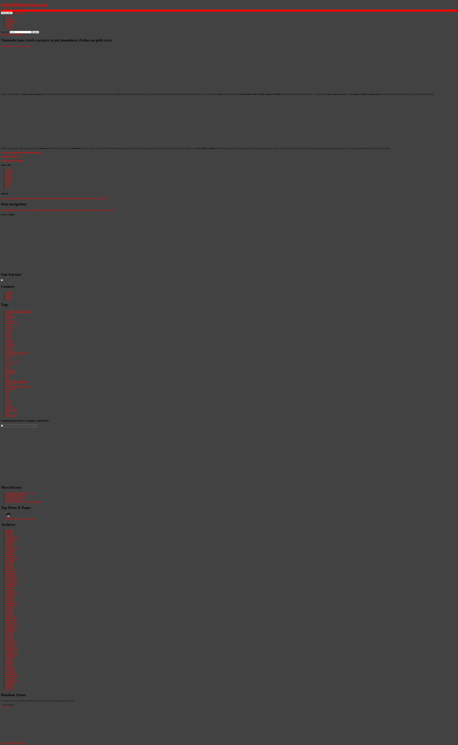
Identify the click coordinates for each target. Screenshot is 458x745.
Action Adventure (7, 198)
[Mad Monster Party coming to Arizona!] (8, 516)
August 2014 (11, 597)
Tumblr (8, 299)
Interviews (10, 24)
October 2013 (11, 601)
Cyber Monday (10, 329)
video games (12, 410)
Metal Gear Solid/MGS (12, 362)
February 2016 (11, 573)
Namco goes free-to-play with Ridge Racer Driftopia (26, 210)
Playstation (9, 379)
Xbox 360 (11, 415)
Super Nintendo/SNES (26, 198)
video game (10, 408)
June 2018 (9, 543)
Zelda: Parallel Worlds (10, 156)
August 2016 (11, 560)
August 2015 (11, 586)
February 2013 (11, 618)
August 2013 (11, 605)
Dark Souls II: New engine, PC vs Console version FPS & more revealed (82, 210)
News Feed (9, 368)
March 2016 (10, 571)
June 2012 (9, 635)
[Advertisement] (72, 466)
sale (7, 394)
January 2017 (11, 556)
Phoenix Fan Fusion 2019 (15, 495)
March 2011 (10, 668)
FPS (8, 336)
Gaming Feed (11, 21)
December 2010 (12, 674)
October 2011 (11, 653)
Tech (8, 405)
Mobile (8, 366)
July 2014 (9, 599)
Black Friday (11, 316)
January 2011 (11, 672)
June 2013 (9, 610)
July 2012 (9, 633)
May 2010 (9, 687)
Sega (7, 396)
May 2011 (9, 663)
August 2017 (11, 552)
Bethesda (9, 314)
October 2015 (11, 582)
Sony (8, 398)
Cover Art (9, 327)
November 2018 (12, 539)
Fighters (8, 334)
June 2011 (9, 661)
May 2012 (9, 638)
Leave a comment (23, 46)
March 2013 (10, 616)
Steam (7, 402)
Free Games (9, 339)
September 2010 (12, 680)
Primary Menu (7, 13)
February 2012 (11, 644)
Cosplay (8, 325)
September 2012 (12, 629)
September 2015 (12, 584)
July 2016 (9, 562)
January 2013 (11, 620)
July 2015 (9, 588)
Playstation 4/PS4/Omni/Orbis (18, 386)
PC (7, 376)
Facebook (9, 292)
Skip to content (18, 13)
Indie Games (10, 351)
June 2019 (9, 530)
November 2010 (12, 676)
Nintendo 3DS (10, 373)
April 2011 (10, 665)
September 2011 (12, 655)
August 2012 (11, 631)
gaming (9, 341)
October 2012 (11, 627)
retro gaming (11, 389)
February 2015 (11, 592)
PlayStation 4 (9, 384)
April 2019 (10, 535)
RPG (22, 34)
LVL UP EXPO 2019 (14, 500)
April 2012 (10, 640)
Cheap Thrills (10, 321)
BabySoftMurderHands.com (24, 5)
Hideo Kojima (10, 346)
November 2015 (12, 580)
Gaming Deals (11, 19)
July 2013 (9, 608)
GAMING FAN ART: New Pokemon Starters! (23, 502)
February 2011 (11, 670)
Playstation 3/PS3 (16, 381)
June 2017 (9, 554)
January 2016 (11, 575)
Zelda (68, 198)
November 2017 (12, 547)
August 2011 (10, 657)
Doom (8, 332)
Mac (7, 360)
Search (3, 11)
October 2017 (11, 550)
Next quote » (6, 707)
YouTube (9, 297)
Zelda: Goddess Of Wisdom (12, 160)
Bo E (14, 46)
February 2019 (11, 537)
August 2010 (11, 683)
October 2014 (11, 595)
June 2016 (9, 565)
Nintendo (10, 370)
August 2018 (11, 541)
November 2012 (12, 625)
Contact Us (10, 28)
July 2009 (9, 689)
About (8, 26)
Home (8, 17)
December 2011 (12, 648)
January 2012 (11, 646)
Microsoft (8, 364)
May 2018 (9, 545)
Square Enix (9, 400)
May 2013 (9, 612)
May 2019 (9, 532)
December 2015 (12, 577)
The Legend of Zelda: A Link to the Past (50, 198)
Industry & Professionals (17, 353)
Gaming (4, 34)
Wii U (8, 412)
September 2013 (12, 603)
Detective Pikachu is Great (16, 497)
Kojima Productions (11, 355)
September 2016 (12, 558)
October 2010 (11, 678)
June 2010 (9, 685)
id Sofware (10, 348)
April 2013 (10, 614)
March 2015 (10, 590)
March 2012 (10, 642)
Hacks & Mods (13, 34)
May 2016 (9, 567)
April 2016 (10, 569)
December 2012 (12, 623)
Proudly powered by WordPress (13, 743)
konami (8, 357)
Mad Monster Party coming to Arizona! (20, 493)
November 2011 (12, 650)
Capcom (8, 319)
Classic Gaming (12, 323)
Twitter (8, 294)
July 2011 (9, 659)
